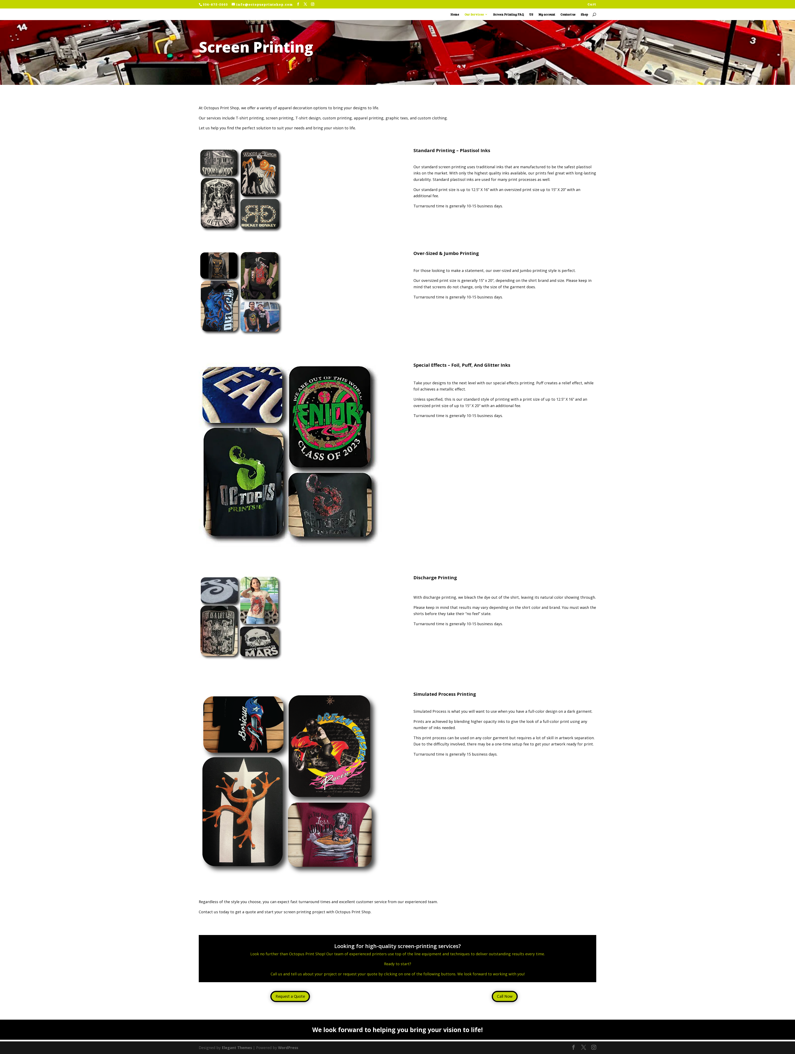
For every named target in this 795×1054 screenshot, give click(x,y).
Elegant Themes (237, 1047)
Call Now (505, 996)
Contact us (567, 14)
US (531, 14)
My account (546, 14)
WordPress (288, 1047)
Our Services (474, 14)
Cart (592, 4)
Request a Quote (290, 996)
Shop (584, 14)
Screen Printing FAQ (508, 14)
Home (454, 14)
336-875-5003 (216, 4)
